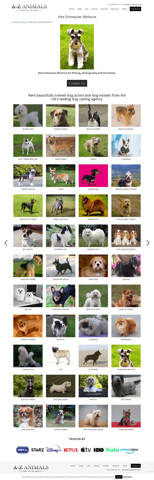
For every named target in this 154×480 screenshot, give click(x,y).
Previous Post (6, 243)
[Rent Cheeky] (93, 145)
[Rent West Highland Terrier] (93, 416)
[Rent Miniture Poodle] (93, 296)
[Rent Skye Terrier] (126, 386)
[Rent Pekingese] (93, 326)
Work (124, 9)
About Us (115, 9)
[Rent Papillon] (60, 326)
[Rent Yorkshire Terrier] (126, 416)
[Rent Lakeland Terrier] (28, 266)
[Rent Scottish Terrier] (28, 386)
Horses (94, 9)
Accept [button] (119, 477)
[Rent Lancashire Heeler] (60, 266)
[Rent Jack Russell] (28, 235)
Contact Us (135, 9)
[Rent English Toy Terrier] (28, 205)
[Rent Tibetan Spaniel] (28, 416)
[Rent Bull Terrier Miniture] (28, 145)
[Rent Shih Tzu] (93, 386)
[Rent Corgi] (60, 175)
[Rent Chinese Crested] (28, 175)
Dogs (79, 9)
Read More (127, 477)
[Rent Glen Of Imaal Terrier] (126, 205)
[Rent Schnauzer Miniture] (126, 356)
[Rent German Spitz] (93, 205)
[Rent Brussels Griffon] (126, 115)
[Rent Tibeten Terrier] (60, 416)
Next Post (148, 243)
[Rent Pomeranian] (126, 326)
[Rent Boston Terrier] (93, 115)
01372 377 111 (115, 4)
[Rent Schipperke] (93, 356)
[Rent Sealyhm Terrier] (60, 386)
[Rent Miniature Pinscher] (60, 296)
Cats (86, 9)
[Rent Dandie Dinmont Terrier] (126, 175)
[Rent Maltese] (28, 296)
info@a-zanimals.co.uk (133, 4)
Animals (104, 9)
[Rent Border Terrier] (60, 115)
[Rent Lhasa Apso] (93, 266)
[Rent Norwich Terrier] (28, 326)
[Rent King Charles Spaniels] (126, 235)
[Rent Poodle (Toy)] (28, 356)
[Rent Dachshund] (93, 175)
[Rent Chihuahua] (126, 145)
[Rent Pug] (60, 356)
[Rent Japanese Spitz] (93, 235)
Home (71, 9)
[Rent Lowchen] (126, 266)
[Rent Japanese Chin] (60, 235)
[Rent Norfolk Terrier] (126, 296)
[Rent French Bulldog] (60, 205)
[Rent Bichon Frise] (28, 115)
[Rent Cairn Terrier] (60, 145)
